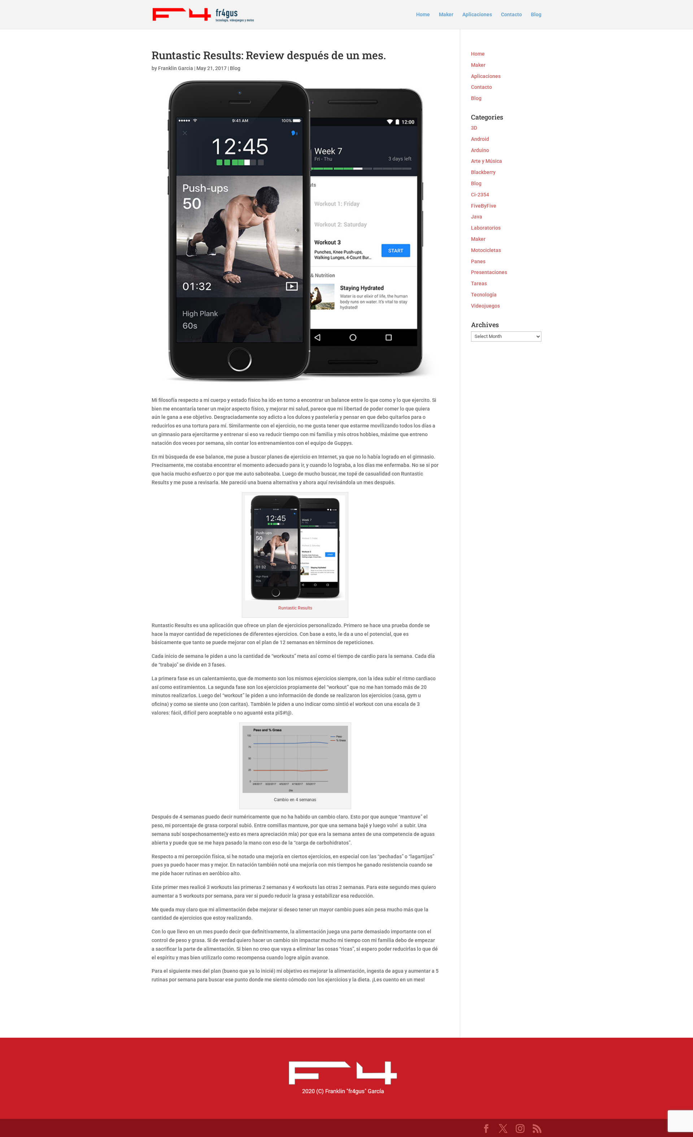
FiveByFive (483, 206)
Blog (536, 14)
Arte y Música (486, 161)
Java (476, 217)
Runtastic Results (295, 608)
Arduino (480, 150)
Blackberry (483, 172)
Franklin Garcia (175, 68)
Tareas (479, 283)
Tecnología (484, 295)
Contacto (511, 14)
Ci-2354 (480, 195)
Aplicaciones (477, 14)
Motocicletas (486, 250)
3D (474, 128)
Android (480, 139)
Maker (446, 14)
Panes (478, 261)
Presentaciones (489, 272)
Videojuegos (485, 306)
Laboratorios (486, 228)
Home (423, 14)
